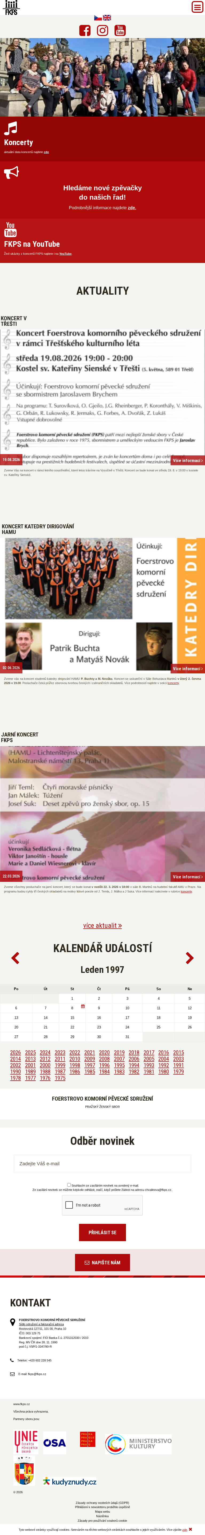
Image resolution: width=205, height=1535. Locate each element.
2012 (45, 1059)
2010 (74, 1059)
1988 (45, 1071)
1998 (74, 1065)
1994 (134, 1065)
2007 (119, 1059)
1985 (89, 1071)
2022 (74, 1052)
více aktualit (100, 925)
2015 (178, 1052)
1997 (89, 1065)
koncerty (173, 683)
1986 (74, 1071)
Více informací (187, 460)
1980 (163, 1071)
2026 (15, 1052)
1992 (163, 1065)
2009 (89, 1059)
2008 (104, 1059)
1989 (30, 1071)
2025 (30, 1052)
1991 (178, 1065)
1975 (60, 1078)
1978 (15, 1078)
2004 (163, 1059)
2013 (30, 1059)
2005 (149, 1059)
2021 (89, 1052)
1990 (15, 1071)
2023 (60, 1052)
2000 (45, 1065)
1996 (104, 1065)
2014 (15, 1059)
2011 (60, 1059)
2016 (163, 1052)
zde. (132, 207)
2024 (45, 1052)
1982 (134, 1071)
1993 (149, 1065)
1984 (104, 1071)
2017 (149, 1052)
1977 (30, 1078)
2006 (134, 1059)
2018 (134, 1052)
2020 (104, 1052)
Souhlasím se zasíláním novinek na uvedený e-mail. (105, 1185)
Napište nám (105, 1262)
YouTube (65, 253)
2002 (15, 1065)
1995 (119, 1065)
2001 (30, 1065)
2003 (178, 1059)
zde (46, 152)
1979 (178, 1071)
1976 (45, 1078)
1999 (60, 1065)
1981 (149, 1071)
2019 (119, 1052)
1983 (119, 1071)
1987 (60, 1071)
